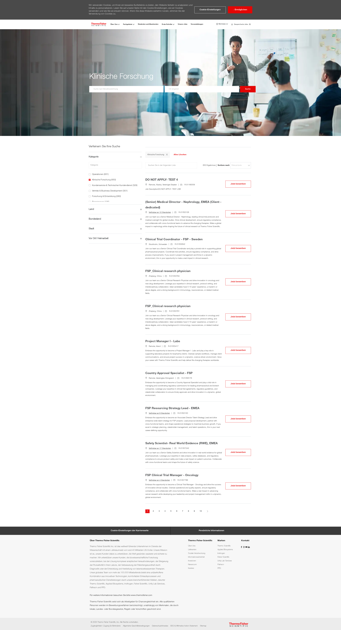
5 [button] (170, 511)
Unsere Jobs (182, 24)
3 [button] (159, 511)
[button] (210, 9)
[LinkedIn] (249, 547)
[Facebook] (242, 547)
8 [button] (188, 511)
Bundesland (95, 219)
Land (91, 209)
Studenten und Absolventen (148, 24)
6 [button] (176, 511)
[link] (191, 546)
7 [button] (182, 511)
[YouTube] (246, 547)
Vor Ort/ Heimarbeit (98, 238)
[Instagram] (244, 547)
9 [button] (194, 511)
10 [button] (201, 511)
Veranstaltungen (197, 24)
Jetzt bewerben (241, 184)
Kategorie (93, 157)
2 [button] (153, 511)
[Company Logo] (99, 24)
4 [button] (165, 511)
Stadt (91, 229)
